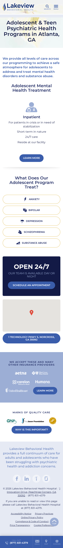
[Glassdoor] (46, 478)
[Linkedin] (26, 478)
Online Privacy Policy (32, 517)
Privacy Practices (44, 513)
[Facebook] (16, 478)
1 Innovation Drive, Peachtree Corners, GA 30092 (33, 492)
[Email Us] (37, 542)
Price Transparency (20, 525)
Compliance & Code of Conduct (32, 521)
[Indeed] (36, 478)
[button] (31, 313)
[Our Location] (46, 542)
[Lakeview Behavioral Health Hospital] (18, 7)
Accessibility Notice (21, 513)
